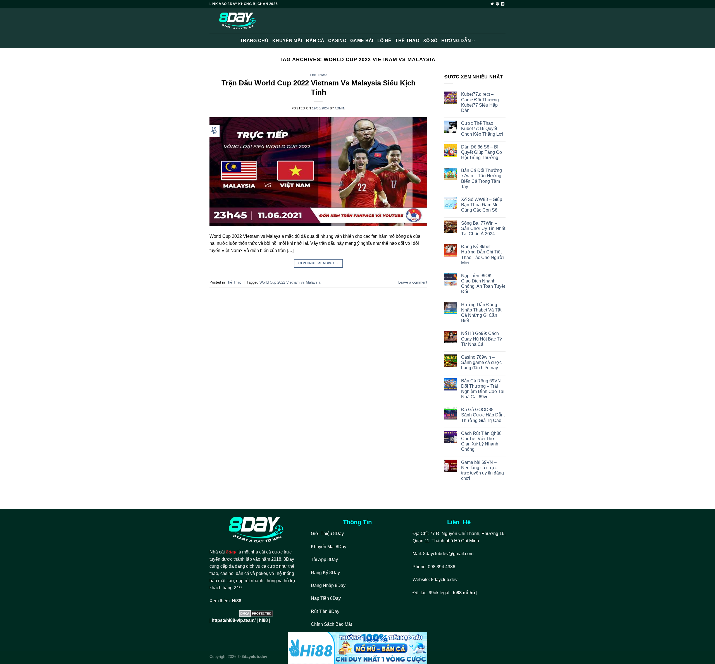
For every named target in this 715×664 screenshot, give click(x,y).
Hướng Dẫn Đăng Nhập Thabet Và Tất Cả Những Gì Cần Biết (481, 312)
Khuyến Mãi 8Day (328, 546)
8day (231, 552)
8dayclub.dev (444, 579)
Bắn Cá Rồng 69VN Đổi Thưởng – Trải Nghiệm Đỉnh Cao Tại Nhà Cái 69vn (482, 388)
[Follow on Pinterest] (497, 4)
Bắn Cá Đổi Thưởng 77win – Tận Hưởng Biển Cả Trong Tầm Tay (481, 178)
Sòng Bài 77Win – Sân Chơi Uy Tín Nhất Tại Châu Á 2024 (483, 228)
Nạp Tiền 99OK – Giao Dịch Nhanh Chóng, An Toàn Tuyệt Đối (483, 283)
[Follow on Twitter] (492, 4)
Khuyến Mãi (287, 40)
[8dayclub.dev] (237, 21)
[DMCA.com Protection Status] (255, 613)
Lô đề (384, 40)
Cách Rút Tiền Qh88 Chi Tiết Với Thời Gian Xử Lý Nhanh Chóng (481, 441)
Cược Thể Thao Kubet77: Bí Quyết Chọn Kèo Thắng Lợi (482, 128)
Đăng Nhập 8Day (328, 585)
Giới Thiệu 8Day (327, 533)
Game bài (361, 40)
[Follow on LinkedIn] (502, 4)
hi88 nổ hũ (464, 592)
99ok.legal (439, 592)
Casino (337, 40)
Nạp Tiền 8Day (326, 598)
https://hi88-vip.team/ (234, 620)
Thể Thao (407, 40)
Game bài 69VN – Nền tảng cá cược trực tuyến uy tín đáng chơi (482, 470)
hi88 (263, 620)
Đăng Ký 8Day (325, 572)
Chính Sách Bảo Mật (332, 624)
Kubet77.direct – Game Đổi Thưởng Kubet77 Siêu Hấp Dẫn (480, 102)
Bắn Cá (315, 40)
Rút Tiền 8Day (325, 611)
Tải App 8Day (324, 559)
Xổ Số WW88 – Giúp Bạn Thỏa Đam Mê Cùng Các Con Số (481, 204)
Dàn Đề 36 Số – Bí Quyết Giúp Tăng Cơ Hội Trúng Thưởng (481, 152)
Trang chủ (254, 40)
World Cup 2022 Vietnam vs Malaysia (289, 282)
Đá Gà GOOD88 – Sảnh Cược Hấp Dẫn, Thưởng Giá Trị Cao (483, 415)
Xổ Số (430, 40)
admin (340, 108)
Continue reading (318, 263)
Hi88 (236, 600)
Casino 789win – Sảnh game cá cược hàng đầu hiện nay (481, 362)
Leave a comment (412, 282)
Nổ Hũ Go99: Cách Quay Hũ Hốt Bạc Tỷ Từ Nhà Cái (481, 338)
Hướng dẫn (456, 40)
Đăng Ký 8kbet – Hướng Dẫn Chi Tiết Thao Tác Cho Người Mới (482, 254)
